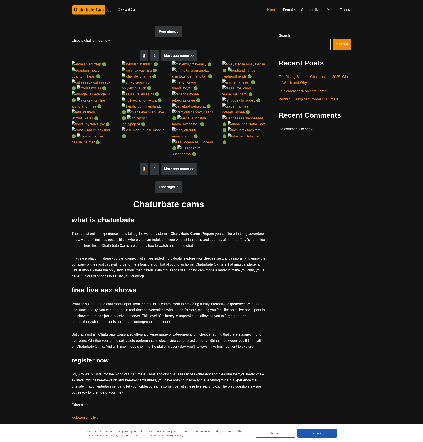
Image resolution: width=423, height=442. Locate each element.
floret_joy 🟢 (99, 124)
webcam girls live (85, 417)
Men (330, 10)
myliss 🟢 (98, 88)
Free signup (169, 31)
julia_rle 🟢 (147, 76)
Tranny (345, 10)
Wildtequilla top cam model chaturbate (308, 99)
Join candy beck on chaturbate (302, 91)
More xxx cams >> (179, 56)
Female (289, 10)
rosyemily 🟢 (201, 64)
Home (272, 10)
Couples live (311, 10)
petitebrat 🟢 (200, 106)
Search (284, 35)
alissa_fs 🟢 (149, 94)
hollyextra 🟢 (151, 100)
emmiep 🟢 (97, 64)
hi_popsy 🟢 (250, 100)
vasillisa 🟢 (147, 70)
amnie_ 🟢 (246, 82)
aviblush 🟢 (148, 64)
